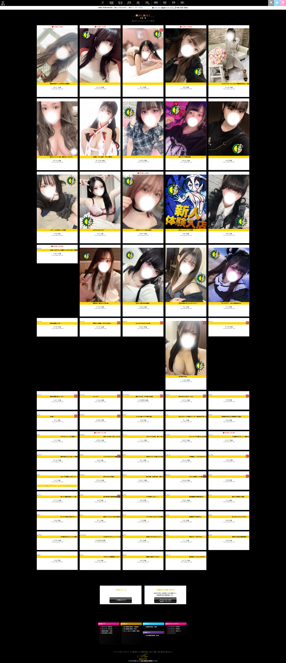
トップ (102, 2)
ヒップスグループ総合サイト (175, 631)
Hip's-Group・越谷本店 (107, 626)
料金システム (129, 2)
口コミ (173, 2)
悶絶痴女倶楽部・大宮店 (107, 631)
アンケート (182, 2)
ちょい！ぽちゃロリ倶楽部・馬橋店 (131, 631)
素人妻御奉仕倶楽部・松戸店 (130, 629)
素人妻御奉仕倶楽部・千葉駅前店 (131, 626)
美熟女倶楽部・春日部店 (107, 633)
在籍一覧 (120, 2)
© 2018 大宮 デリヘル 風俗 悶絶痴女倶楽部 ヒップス (143, 661)
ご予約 (165, 2)
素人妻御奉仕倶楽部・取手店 (152, 635)
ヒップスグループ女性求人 (174, 626)
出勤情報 (111, 2)
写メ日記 (138, 2)
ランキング (156, 2)
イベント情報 (147, 2)
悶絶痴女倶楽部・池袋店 (151, 626)
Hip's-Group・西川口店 (107, 629)
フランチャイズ (172, 633)
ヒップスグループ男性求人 (174, 629)
